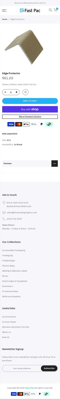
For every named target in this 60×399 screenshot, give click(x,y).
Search (5, 337)
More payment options (30, 116)
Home (4, 19)
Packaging (7, 255)
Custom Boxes (9, 316)
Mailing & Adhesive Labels (14, 271)
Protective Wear (10, 291)
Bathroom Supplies (11, 296)
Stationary (7, 286)
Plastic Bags (8, 265)
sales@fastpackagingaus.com (22, 212)
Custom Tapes (9, 322)
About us (6, 332)
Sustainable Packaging (13, 250)
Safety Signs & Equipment (14, 281)
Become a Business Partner (15, 327)
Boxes (5, 276)
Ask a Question (9, 133)
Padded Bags (8, 260)
